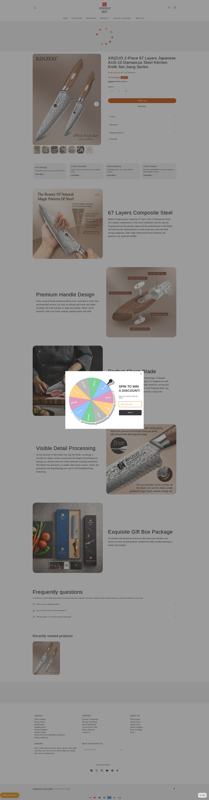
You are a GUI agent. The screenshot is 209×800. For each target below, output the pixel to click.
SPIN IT (130, 412)
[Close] (141, 373)
